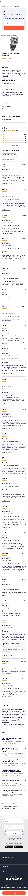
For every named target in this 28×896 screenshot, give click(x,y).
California (10, 884)
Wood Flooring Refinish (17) (9, 154)
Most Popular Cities (7, 817)
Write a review (14, 145)
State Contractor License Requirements (12, 709)
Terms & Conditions (22, 887)
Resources (5, 866)
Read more (5, 76)
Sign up (14, 833)
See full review (6, 183)
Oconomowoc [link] (17, 6)
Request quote (14, 893)
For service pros (6, 862)
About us (4, 871)
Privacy (5, 884)
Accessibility (21, 884)
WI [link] (11, 6)
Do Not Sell (15, 884)
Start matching (14, 28)
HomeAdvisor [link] (5, 6)
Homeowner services (8, 857)
